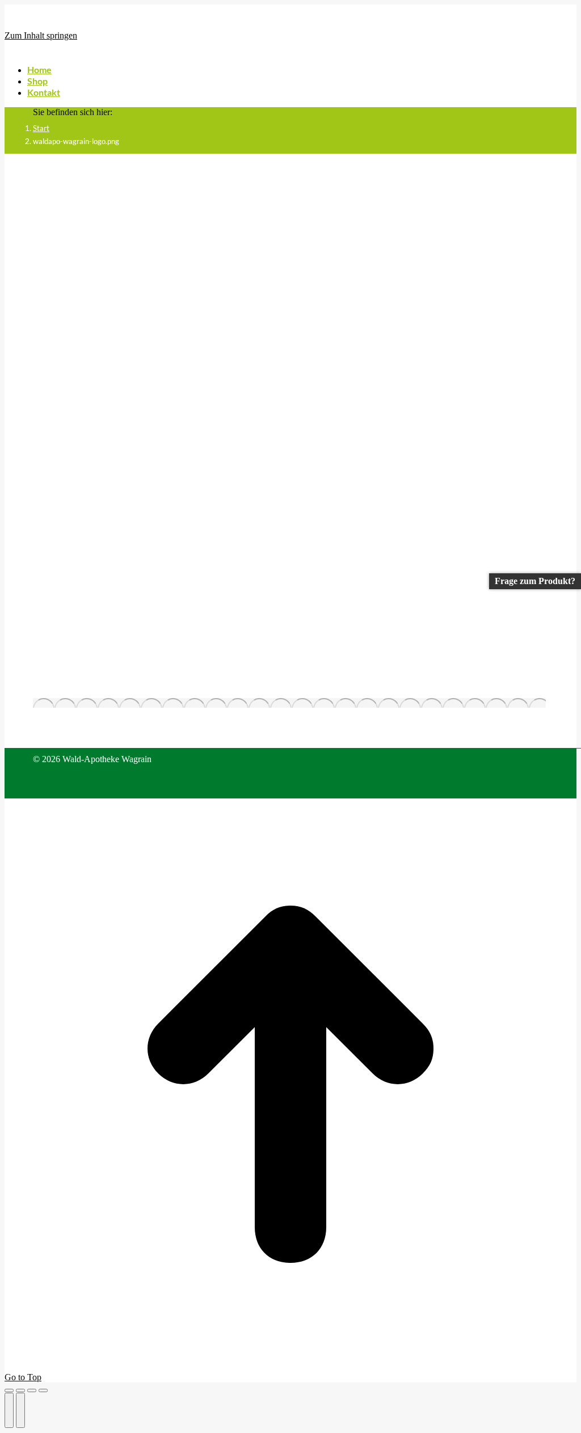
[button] (90, 52)
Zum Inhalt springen (41, 35)
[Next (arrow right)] (20, 1410)
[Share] (20, 1390)
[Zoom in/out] (43, 1390)
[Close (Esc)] (9, 1390)
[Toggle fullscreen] (31, 1390)
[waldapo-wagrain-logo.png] (289, 703)
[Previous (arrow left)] (9, 1410)
